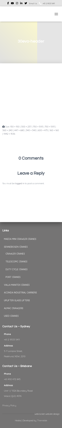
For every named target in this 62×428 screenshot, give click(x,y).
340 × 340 (31, 130)
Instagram (17, 3)
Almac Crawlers (13, 308)
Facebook (8, 3)
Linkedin (21, 3)
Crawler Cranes (15, 253)
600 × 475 (43, 130)
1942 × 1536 (9, 133)
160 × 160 (54, 130)
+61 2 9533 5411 (49, 3)
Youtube (12, 3)
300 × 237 (26, 126)
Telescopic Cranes (16, 261)
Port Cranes (13, 277)
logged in (19, 183)
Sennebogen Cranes (16, 246)
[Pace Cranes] (9, 14)
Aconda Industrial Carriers (20, 292)
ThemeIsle (42, 420)
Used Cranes (11, 315)
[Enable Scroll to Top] (56, 422)
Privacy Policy (9, 405)
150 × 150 (14, 126)
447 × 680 (19, 130)
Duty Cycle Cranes (17, 269)
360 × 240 (7, 130)
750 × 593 (38, 126)
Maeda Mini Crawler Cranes (20, 239)
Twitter (25, 3)
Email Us (33, 3)
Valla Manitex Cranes (17, 284)
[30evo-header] (31, 97)
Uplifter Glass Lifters (17, 300)
